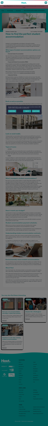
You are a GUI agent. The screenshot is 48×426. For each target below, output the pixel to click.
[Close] (40, 107)
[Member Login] (2, 2)
